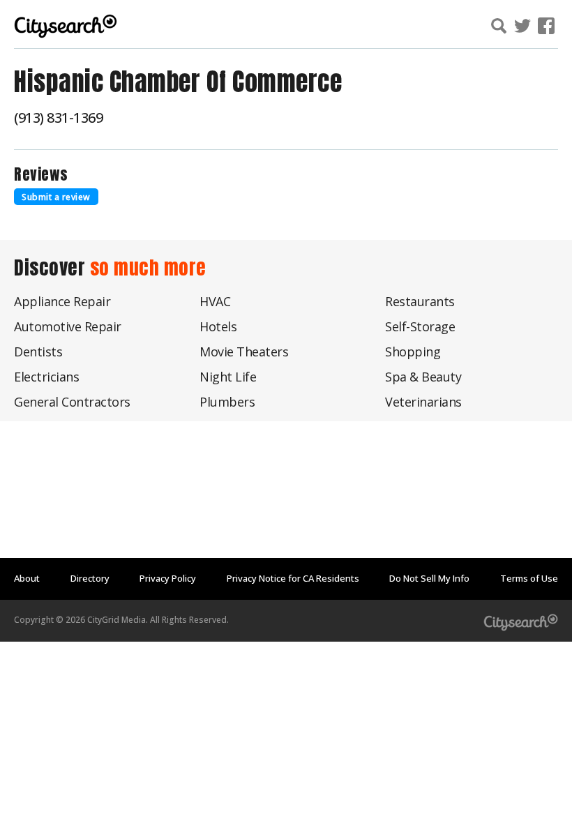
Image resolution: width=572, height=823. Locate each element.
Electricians (46, 376)
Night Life (228, 376)
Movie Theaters (244, 351)
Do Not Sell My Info (429, 578)
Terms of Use (529, 578)
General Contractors (72, 401)
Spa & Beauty (423, 376)
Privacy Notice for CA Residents (293, 578)
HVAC (215, 301)
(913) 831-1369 (58, 117)
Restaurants (420, 301)
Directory (90, 578)
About (27, 578)
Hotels (218, 326)
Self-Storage (420, 326)
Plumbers (227, 401)
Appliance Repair (62, 301)
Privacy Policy (168, 578)
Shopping (412, 351)
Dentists (38, 351)
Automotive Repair (67, 326)
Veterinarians (423, 401)
